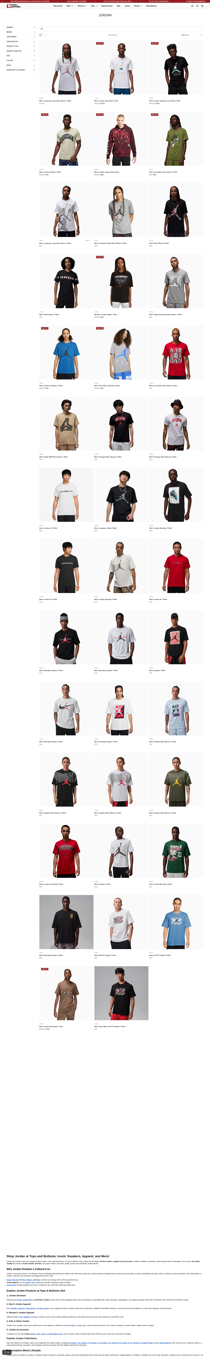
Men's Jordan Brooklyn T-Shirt (160, 528)
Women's (81, 6)
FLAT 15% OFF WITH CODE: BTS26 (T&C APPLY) (90, 1)
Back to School (107, 6)
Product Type (12, 46)
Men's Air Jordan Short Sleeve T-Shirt (163, 386)
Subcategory (12, 41)
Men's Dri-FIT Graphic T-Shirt (105, 955)
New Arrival (58, 6)
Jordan (127, 6)
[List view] (45, 35)
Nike (118, 6)
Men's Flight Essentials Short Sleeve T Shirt (165, 314)
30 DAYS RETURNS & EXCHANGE (49, 1)
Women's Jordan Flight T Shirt (105, 314)
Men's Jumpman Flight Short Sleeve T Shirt (110, 243)
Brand (9, 32)
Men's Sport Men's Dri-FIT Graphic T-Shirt (109, 1026)
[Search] (42, 29)
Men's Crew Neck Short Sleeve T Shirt (163, 172)
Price (9, 65)
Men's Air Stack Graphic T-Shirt (105, 742)
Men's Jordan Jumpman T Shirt (51, 386)
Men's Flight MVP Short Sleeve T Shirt (53, 457)
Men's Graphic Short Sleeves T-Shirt (162, 742)
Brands (137, 6)
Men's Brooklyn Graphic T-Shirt (51, 670)
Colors (10, 60)
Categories (11, 37)
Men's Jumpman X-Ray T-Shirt (105, 528)
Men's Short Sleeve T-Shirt (159, 243)
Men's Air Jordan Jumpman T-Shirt (107, 386)
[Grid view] (40, 35)
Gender (10, 27)
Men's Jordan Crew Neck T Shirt (106, 101)
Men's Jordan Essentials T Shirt (51, 1026)
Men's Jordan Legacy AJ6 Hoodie (106, 172)
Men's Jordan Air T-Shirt (48, 528)
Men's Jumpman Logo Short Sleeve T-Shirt (55, 101)
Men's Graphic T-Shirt (157, 670)
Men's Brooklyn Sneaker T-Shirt (51, 955)
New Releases (151, 6)
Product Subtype (14, 51)
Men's (69, 6)
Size (8, 56)
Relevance (185, 35)
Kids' (93, 6)
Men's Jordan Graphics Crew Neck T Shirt (164, 101)
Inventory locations (16, 70)
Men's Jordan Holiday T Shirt (50, 172)
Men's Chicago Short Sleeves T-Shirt (108, 457)
